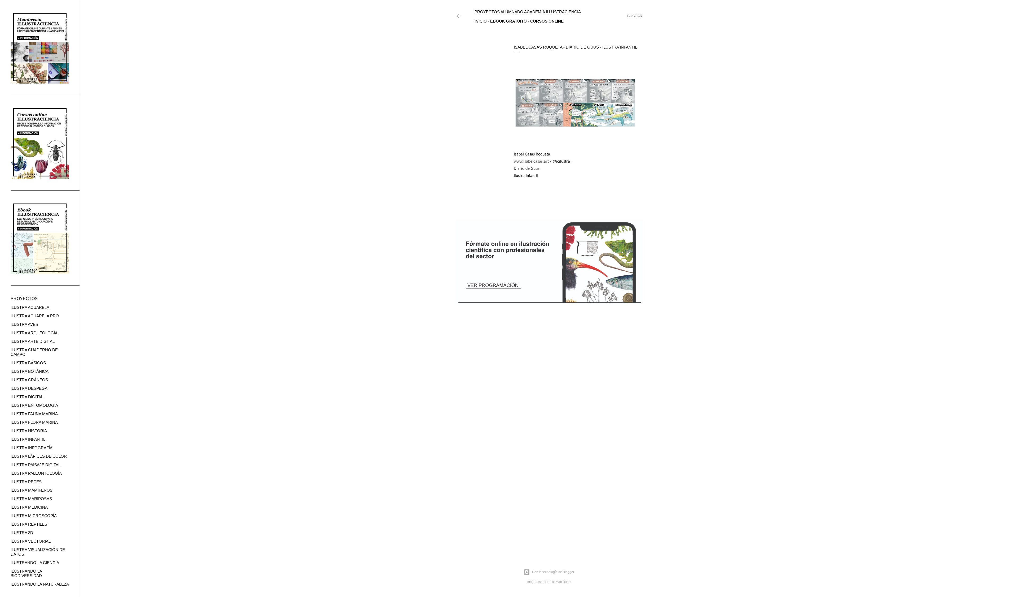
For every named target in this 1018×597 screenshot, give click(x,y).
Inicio (481, 21)
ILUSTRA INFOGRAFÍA (31, 447)
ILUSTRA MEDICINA (29, 507)
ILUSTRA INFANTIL (28, 439)
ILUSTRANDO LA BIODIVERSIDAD (26, 573)
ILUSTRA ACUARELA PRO (35, 316)
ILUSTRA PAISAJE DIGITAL (35, 464)
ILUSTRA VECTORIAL (31, 541)
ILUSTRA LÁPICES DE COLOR (39, 456)
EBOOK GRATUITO (508, 21)
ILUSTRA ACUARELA (30, 307)
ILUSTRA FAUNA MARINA (34, 414)
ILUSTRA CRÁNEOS (29, 380)
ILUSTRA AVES (24, 324)
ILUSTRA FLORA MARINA (34, 422)
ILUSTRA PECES (26, 481)
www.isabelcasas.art (531, 161)
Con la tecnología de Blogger (553, 572)
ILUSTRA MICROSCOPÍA (34, 515)
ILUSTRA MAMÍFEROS (31, 490)
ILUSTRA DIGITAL (27, 397)
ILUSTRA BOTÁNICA (30, 371)
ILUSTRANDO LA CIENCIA (35, 562)
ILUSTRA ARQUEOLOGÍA (34, 333)
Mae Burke (563, 582)
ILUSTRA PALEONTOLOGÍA (36, 473)
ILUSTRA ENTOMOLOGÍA (34, 405)
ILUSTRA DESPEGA (29, 388)
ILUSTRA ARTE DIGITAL (33, 341)
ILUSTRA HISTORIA (29, 431)
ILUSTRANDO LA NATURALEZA (40, 584)
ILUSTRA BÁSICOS (28, 363)
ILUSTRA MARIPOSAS (31, 498)
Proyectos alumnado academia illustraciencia (528, 12)
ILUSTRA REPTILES (29, 524)
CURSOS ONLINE (547, 21)
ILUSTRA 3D (22, 532)
